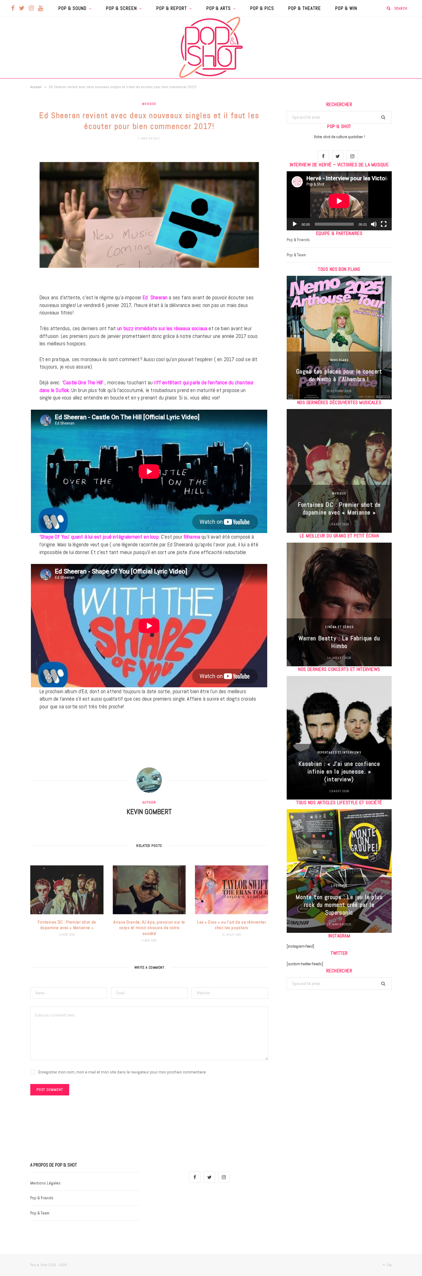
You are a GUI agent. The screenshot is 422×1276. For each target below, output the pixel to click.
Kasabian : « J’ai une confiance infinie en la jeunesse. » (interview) (339, 771)
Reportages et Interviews (339, 752)
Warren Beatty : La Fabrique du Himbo (339, 642)
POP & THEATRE (304, 8)
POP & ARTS (218, 8)
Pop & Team (296, 255)
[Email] (14, 222)
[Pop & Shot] (211, 47)
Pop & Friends (298, 239)
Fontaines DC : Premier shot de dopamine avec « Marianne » (67, 925)
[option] (339, 337)
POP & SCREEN (121, 8)
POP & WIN (346, 8)
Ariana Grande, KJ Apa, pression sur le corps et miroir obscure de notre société (149, 928)
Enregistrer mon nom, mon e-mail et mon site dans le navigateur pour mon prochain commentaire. (122, 1072)
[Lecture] (295, 224)
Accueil (35, 86)
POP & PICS (262, 8)
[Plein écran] (384, 224)
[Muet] (374, 224)
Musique (149, 104)
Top (389, 1264)
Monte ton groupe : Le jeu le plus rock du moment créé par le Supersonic (339, 904)
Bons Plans (339, 360)
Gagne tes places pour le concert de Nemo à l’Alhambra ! (339, 375)
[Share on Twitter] (14, 191)
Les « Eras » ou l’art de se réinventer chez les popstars (231, 925)
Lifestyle (339, 886)
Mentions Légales (45, 1183)
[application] (339, 200)
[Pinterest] (14, 206)
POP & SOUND (72, 8)
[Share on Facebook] (14, 175)
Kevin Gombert (149, 811)
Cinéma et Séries (339, 627)
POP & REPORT (171, 8)
